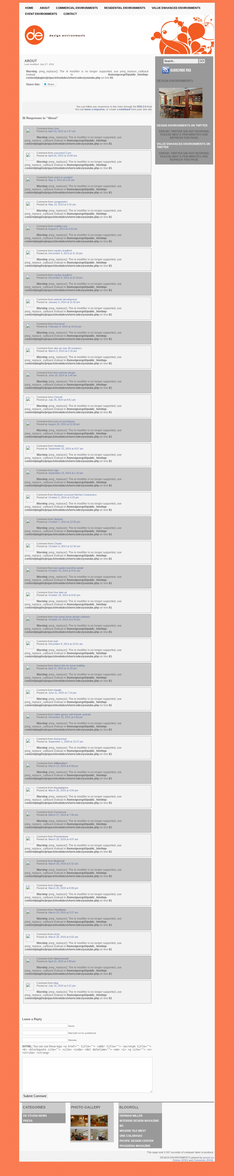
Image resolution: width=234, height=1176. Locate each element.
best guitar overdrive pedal (68, 568)
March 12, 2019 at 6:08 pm (63, 766)
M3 (121, 1125)
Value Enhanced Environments (176, 8)
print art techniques (64, 421)
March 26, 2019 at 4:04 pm (63, 790)
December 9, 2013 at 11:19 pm (65, 253)
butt (56, 641)
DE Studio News (35, 1115)
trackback (124, 109)
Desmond (59, 323)
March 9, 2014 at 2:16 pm (62, 351)
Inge (56, 470)
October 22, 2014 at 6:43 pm (64, 619)
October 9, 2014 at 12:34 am (64, 546)
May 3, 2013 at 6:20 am (61, 180)
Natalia (57, 690)
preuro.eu (208, 1157)
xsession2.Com (62, 153)
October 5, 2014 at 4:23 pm (63, 497)
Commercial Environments (77, 8)
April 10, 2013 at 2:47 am (62, 131)
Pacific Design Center (137, 1140)
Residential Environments (124, 8)
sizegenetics (61, 201)
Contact (70, 14)
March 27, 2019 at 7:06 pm (63, 814)
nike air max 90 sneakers (68, 348)
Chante (58, 543)
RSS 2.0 (141, 106)
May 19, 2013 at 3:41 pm (62, 204)
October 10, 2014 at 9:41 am (64, 570)
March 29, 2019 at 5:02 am (63, 937)
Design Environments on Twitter (182, 125)
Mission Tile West (133, 1130)
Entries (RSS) (180, 1160)
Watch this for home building (69, 665)
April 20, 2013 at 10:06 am (62, 155)
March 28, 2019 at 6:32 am (63, 863)
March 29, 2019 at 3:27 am (63, 912)
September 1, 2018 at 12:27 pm (65, 741)
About (45, 8)
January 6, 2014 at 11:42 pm (64, 302)
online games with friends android (72, 714)
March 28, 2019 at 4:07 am (63, 839)
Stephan (58, 519)
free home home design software (72, 616)
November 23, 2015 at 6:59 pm (65, 717)
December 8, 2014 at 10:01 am (65, 644)
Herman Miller (131, 1115)
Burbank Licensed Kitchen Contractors (75, 494)
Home (29, 8)
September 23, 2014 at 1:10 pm (65, 473)
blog (56, 983)
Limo (56, 128)
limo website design (64, 372)
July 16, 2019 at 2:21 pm (62, 985)
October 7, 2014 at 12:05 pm (64, 521)
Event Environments (41, 14)
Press (27, 1120)
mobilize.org (60, 226)
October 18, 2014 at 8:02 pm (64, 595)
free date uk (60, 592)
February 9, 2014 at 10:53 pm (64, 326)
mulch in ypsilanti (63, 177)
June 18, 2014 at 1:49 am (62, 375)
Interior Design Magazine (139, 1120)
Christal (58, 397)
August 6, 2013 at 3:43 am (62, 228)
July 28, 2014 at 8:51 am (62, 399)
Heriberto (59, 445)
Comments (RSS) (203, 1160)
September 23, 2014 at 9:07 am (65, 448)
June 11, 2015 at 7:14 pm (62, 692)
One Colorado (131, 1135)
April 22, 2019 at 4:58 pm (62, 961)
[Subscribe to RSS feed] (184, 75)
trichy (57, 934)
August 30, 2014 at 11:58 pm (64, 424)
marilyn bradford (63, 250)
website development (65, 299)
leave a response (95, 109)
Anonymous (60, 738)
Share (51, 84)
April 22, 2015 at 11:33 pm (62, 668)
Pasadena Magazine (135, 1145)
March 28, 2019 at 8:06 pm (63, 888)
